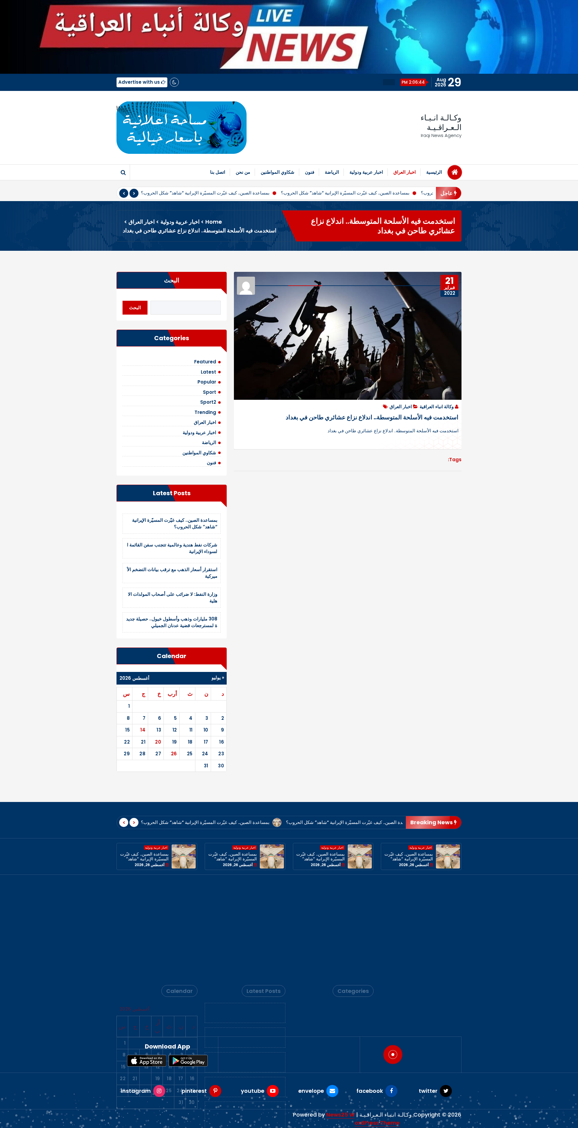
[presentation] (123, 193)
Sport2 (208, 402)
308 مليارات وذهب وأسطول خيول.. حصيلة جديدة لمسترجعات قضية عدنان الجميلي (171, 622)
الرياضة (332, 172)
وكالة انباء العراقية (437, 406)
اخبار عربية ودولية (366, 172)
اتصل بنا (217, 172)
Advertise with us (139, 82)
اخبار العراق (404, 172)
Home (213, 221)
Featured (205, 362)
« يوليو (218, 677)
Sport (209, 392)
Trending (205, 412)
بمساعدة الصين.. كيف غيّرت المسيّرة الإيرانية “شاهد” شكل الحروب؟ (205, 193)
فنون (309, 172)
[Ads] (182, 127)
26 (174, 753)
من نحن (243, 172)
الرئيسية (434, 172)
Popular (206, 382)
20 (158, 742)
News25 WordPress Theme (362, 1118)
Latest (208, 372)
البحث (171, 280)
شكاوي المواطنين (277, 172)
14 (142, 730)
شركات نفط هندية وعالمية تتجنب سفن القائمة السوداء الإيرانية (245, 936)
